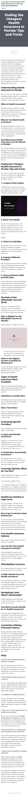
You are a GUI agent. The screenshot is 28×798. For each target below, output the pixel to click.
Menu (3, 8)
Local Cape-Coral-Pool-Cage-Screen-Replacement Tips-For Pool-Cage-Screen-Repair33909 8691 (13, 4)
